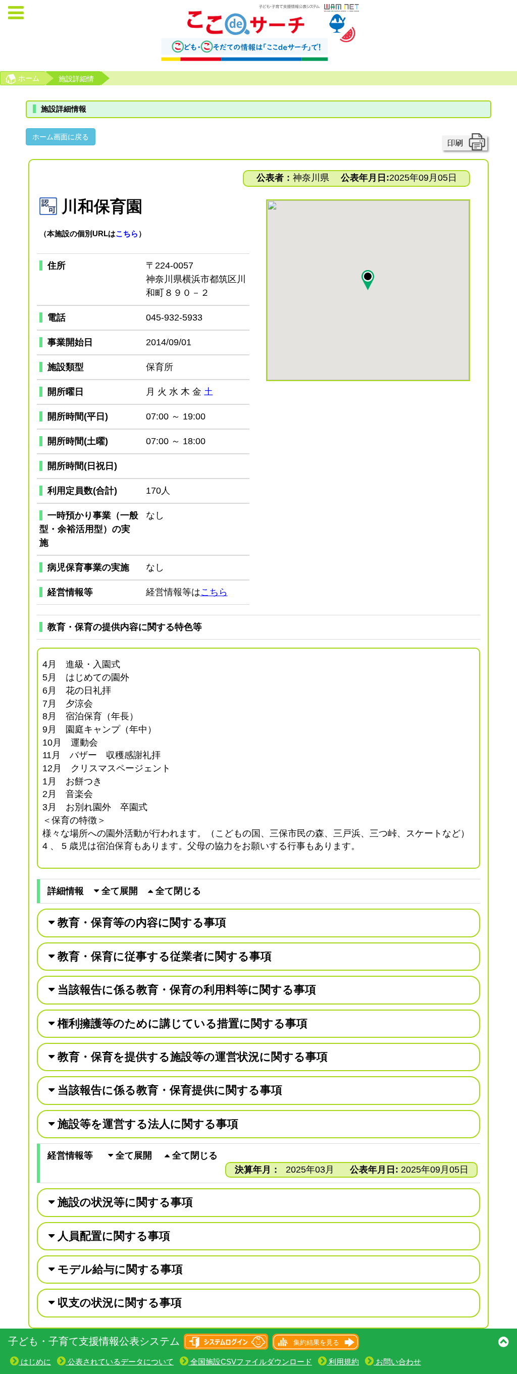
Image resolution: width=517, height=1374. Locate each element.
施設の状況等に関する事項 (124, 1202)
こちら (127, 233)
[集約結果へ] (315, 1341)
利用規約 (343, 1361)
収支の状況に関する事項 (118, 1302)
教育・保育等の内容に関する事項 (140, 922)
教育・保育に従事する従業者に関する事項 (163, 956)
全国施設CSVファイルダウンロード (250, 1361)
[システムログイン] (226, 1341)
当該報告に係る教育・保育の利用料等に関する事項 (185, 989)
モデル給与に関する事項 (119, 1269)
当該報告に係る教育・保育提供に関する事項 (168, 1090)
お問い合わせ (397, 1361)
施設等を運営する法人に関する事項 (146, 1124)
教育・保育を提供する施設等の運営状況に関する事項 (191, 1056)
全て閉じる (177, 891)
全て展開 (118, 891)
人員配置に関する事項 (112, 1236)
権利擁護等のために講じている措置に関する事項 (181, 1023)
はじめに (35, 1361)
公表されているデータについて (120, 1361)
